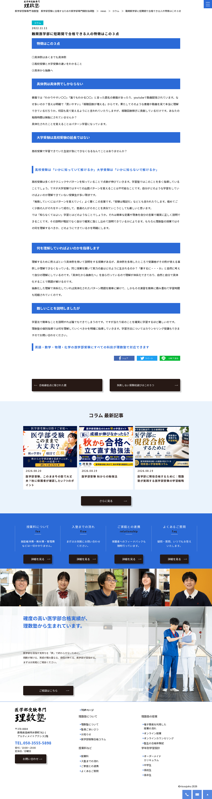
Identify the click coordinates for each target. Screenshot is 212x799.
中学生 (147, 765)
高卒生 (147, 775)
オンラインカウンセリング (159, 738)
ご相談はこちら (48, 690)
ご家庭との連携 (90, 766)
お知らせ (86, 734)
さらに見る (106, 501)
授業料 (85, 756)
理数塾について (90, 724)
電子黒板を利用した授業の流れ (155, 726)
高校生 (147, 770)
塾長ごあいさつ (90, 729)
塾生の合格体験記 (154, 743)
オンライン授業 (152, 733)
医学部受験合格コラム (93, 739)
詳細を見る (37, 559)
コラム (37, 22)
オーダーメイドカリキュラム (152, 758)
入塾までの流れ (90, 761)
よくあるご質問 (90, 771)
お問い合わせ (31, 759)
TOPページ (87, 710)
